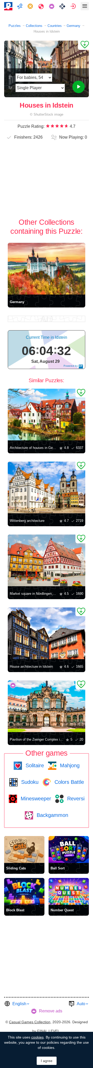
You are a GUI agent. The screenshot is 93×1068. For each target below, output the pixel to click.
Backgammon (51, 815)
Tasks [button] (31, 6)
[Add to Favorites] (83, 45)
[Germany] (46, 269)
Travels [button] (41, 6)
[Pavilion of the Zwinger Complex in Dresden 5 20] (46, 706)
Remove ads (50, 1011)
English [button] (19, 1004)
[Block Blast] (24, 891)
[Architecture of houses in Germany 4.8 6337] (46, 414)
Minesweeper (35, 798)
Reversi (75, 798)
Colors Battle (68, 782)
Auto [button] (81, 1004)
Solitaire (34, 765)
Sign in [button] (74, 6)
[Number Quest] (69, 891)
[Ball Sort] (69, 849)
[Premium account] (52, 6)
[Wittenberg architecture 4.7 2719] (46, 487)
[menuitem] (20, 6)
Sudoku (29, 782)
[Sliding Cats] (24, 849)
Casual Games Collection (29, 1022)
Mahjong (69, 765)
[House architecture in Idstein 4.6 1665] (46, 633)
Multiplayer (20, 6)
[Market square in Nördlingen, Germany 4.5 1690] (46, 560)
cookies (37, 1037)
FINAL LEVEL (48, 1031)
